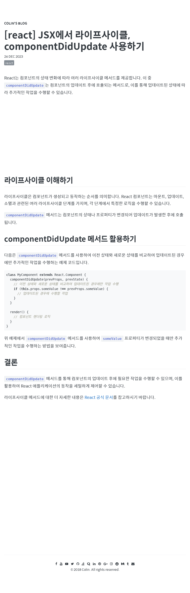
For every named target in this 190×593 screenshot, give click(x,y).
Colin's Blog (15, 23)
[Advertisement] (95, 134)
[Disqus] (95, 482)
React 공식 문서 (99, 397)
